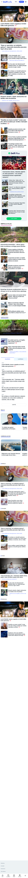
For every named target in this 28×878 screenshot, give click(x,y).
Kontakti (2, 866)
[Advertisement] (14, 701)
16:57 (3, 386)
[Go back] (2, 2)
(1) (15, 25)
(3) (11, 148)
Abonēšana (3, 871)
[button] (26, 2)
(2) (8, 123)
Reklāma (3, 863)
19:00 (3, 369)
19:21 (3, 362)
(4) (19, 132)
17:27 (3, 377)
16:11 (3, 394)
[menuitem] (16, 2)
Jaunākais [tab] (7, 359)
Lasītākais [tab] (20, 359)
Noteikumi (3, 868)
